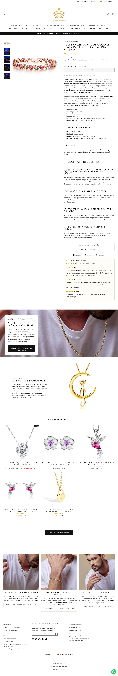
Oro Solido (16, 25)
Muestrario (104, 28)
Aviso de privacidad (75, 627)
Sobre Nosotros (8, 641)
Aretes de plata (77, 25)
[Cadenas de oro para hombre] (21, 572)
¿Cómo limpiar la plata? (76, 636)
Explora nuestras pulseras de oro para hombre (59, 609)
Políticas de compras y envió (12, 627)
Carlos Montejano (62, 666)
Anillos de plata (34, 25)
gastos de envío (82, 60)
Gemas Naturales (76, 28)
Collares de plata (56, 25)
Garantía (6, 633)
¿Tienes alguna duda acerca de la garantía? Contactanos (21, 348)
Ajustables (49, 28)
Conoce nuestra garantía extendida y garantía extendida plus (80, 639)
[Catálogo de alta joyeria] (97, 572)
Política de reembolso (9, 638)
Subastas (91, 28)
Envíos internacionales (10, 630)
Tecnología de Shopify (59, 669)
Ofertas (62, 28)
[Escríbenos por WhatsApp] (113, 671)
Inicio (65, 41)
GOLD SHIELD (16, 329)
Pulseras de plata (97, 25)
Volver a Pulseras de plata (60, 532)
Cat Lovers (13, 28)
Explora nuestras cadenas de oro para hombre (21, 605)
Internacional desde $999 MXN (87, 75)
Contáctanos (7, 624)
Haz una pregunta (89, 249)
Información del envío (89, 245)
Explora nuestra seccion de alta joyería (96, 606)
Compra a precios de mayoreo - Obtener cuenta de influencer (15, 645)
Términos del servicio (9, 636)
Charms (24, 28)
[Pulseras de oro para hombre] (59, 572)
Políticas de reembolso (76, 624)
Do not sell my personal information (14, 649)
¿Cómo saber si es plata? (76, 633)
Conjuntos (36, 28)
